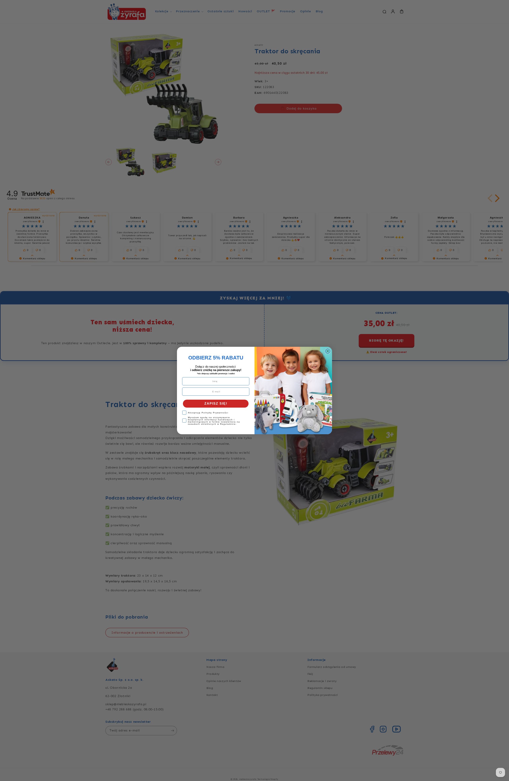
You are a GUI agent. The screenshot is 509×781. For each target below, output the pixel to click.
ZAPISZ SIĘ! (215, 403)
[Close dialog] (327, 351)
